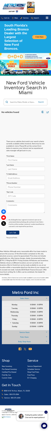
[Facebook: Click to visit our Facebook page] (20, 349)
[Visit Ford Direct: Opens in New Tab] (6, 417)
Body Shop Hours (24, 342)
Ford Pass (31, 375)
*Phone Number (11, 183)
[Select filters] (42, 112)
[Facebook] (3, 211)
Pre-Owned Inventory (9, 369)
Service (25, 18)
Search (41, 102)
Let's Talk (12, 233)
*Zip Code (9, 192)
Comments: (10, 201)
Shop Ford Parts (33, 372)
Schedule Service (33, 369)
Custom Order (7, 378)
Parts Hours (24, 337)
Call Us (6, 18)
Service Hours (24, 332)
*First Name (10, 156)
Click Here (39, 37)
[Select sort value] (47, 112)
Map (16, 18)
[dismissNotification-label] (46, 412)
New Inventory (7, 366)
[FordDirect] (8, 410)
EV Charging (31, 378)
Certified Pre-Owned (9, 372)
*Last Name (10, 165)
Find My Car (6, 375)
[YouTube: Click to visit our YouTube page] (30, 349)
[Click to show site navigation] (47, 18)
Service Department (34, 366)
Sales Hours (24, 298)
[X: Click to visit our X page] (25, 349)
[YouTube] (3, 217)
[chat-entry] (44, 425)
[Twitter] (3, 223)
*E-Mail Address (11, 174)
